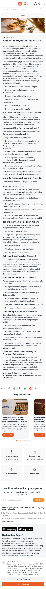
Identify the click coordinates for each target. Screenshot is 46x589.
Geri (23, 15)
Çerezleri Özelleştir (23, 579)
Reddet (30, 570)
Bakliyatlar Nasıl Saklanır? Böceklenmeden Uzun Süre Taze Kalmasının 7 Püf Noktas (14, 419)
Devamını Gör (8, 435)
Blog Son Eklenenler (23, 394)
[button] (17, 440)
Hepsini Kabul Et (23, 584)
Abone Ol (38, 500)
